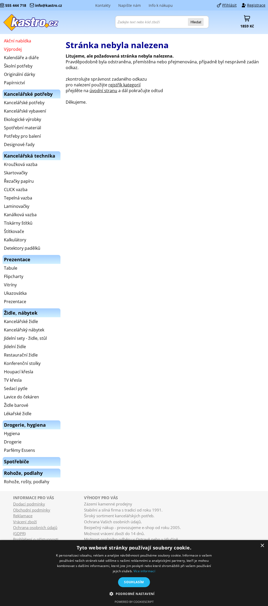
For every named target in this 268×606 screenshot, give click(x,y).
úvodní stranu (103, 90)
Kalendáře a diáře (21, 57)
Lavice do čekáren (21, 397)
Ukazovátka (15, 293)
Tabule (10, 268)
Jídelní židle (15, 346)
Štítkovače (14, 231)
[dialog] (134, 573)
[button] (134, 593)
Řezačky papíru (19, 181)
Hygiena (12, 433)
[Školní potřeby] (31, 22)
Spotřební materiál (22, 128)
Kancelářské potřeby (24, 102)
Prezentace (15, 301)
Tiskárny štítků (18, 223)
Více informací (144, 571)
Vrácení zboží (25, 521)
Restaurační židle (21, 355)
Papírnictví (14, 83)
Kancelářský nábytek (24, 330)
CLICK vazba (15, 189)
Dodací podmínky (29, 504)
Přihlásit (229, 5)
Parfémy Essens (19, 450)
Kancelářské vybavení (25, 111)
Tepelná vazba (18, 198)
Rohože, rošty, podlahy (26, 482)
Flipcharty (13, 276)
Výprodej (13, 49)
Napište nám (129, 5)
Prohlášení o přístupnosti (35, 539)
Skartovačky (15, 173)
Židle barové (16, 405)
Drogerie (12, 442)
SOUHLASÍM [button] (134, 582)
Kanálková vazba (20, 215)
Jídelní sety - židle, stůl (25, 338)
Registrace (256, 5)
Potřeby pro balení (22, 136)
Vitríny (10, 285)
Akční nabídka (17, 41)
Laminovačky (16, 206)
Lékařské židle (17, 413)
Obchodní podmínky (31, 510)
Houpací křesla (18, 372)
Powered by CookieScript (134, 602)
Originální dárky (19, 74)
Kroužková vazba (20, 164)
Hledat (196, 22)
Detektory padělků (22, 248)
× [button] (262, 546)
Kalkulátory (15, 240)
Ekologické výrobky (22, 119)
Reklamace (22, 515)
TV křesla (13, 380)
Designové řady (19, 144)
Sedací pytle (15, 388)
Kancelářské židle (21, 321)
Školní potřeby (18, 66)
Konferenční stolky (22, 363)
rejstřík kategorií (124, 85)
